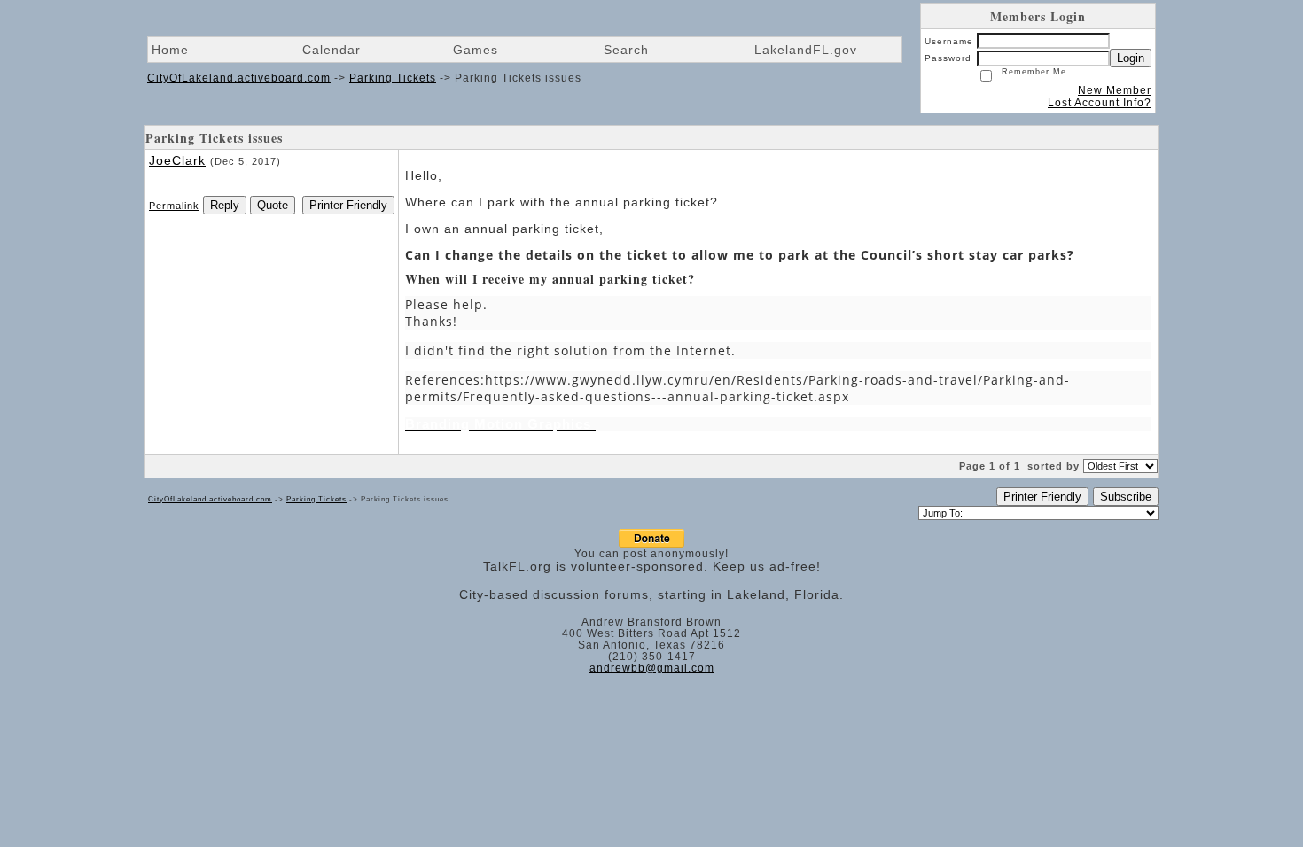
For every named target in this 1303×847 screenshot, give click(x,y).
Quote (272, 205)
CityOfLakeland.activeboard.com (239, 78)
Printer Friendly (348, 205)
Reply (224, 205)
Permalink (174, 205)
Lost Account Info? (1099, 103)
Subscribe (1125, 496)
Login (1130, 58)
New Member (1114, 90)
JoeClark (177, 160)
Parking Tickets (392, 78)
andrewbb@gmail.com (651, 667)
